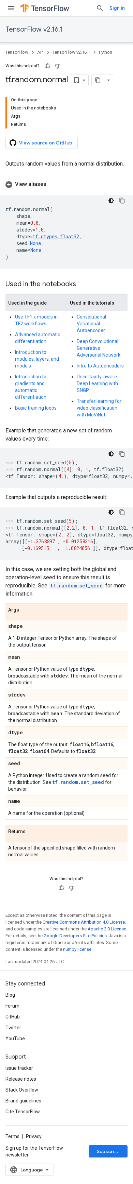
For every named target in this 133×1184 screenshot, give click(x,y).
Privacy (34, 1136)
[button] (66, 184)
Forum (12, 1006)
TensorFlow (16, 52)
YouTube (15, 1038)
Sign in (117, 8)
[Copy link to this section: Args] (26, 610)
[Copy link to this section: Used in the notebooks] (83, 284)
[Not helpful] (58, 66)
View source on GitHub (45, 143)
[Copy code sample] (122, 200)
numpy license (77, 949)
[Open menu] (11, 8)
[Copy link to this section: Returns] (32, 832)
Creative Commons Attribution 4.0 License (84, 922)
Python (105, 52)
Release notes (20, 1079)
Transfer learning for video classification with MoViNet (99, 407)
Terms (12, 1136)
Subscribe (108, 1151)
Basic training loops (36, 408)
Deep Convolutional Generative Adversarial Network (98, 348)
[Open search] (100, 8)
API (40, 52)
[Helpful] (47, 66)
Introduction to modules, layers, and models (37, 358)
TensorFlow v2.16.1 (33, 29)
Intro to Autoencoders (100, 365)
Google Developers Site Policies (75, 935)
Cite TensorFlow (22, 1111)
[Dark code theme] (111, 200)
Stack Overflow (21, 1090)
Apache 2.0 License (107, 928)
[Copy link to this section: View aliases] (53, 184)
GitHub (12, 1016)
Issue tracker (19, 1068)
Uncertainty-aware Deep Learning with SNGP (97, 383)
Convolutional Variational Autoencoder (91, 323)
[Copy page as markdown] (98, 80)
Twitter (13, 1027)
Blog (10, 995)
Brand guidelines (23, 1100)
